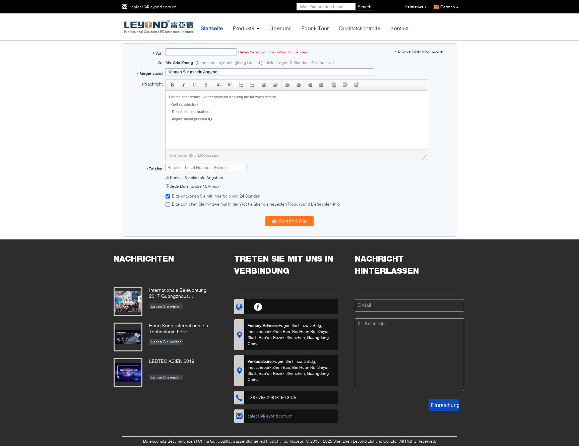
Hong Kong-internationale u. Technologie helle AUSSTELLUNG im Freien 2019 (182, 329)
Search (364, 6)
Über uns (280, 28)
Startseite (212, 28)
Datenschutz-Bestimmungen (169, 441)
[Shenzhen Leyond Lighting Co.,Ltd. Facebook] (258, 306)
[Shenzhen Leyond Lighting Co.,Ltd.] (159, 26)
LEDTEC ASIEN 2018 (171, 361)
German (447, 6)
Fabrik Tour (315, 28)
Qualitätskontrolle (359, 28)
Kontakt (399, 28)
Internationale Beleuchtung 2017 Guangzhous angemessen (178, 293)
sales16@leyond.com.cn (154, 6)
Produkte (243, 28)
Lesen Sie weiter (166, 306)
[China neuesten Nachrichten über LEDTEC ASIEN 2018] (128, 372)
